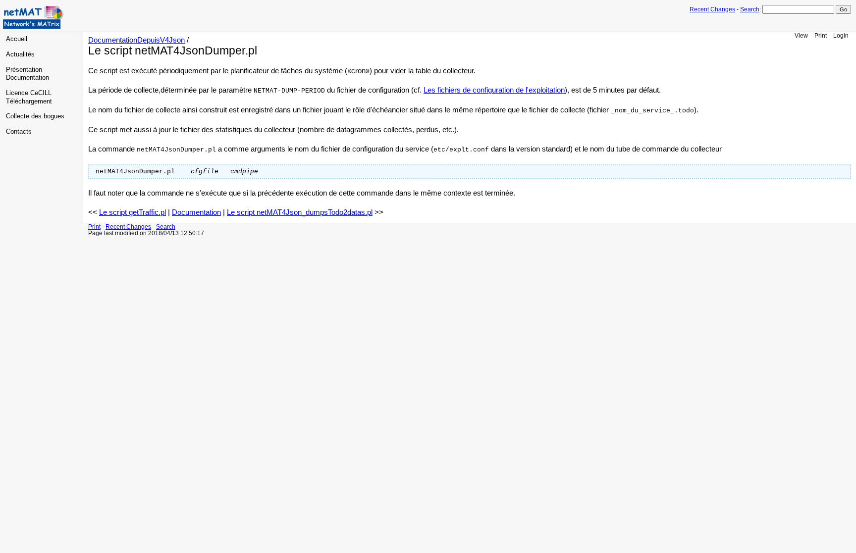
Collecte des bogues (35, 116)
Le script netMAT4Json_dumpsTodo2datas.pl (300, 212)
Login (841, 35)
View (801, 35)
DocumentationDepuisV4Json (136, 40)
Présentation (24, 69)
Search (749, 9)
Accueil (16, 39)
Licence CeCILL (29, 93)
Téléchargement (29, 101)
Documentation (27, 77)
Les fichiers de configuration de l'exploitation (494, 90)
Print (820, 35)
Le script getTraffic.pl (132, 212)
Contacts (19, 131)
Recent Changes (712, 9)
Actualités (20, 54)
